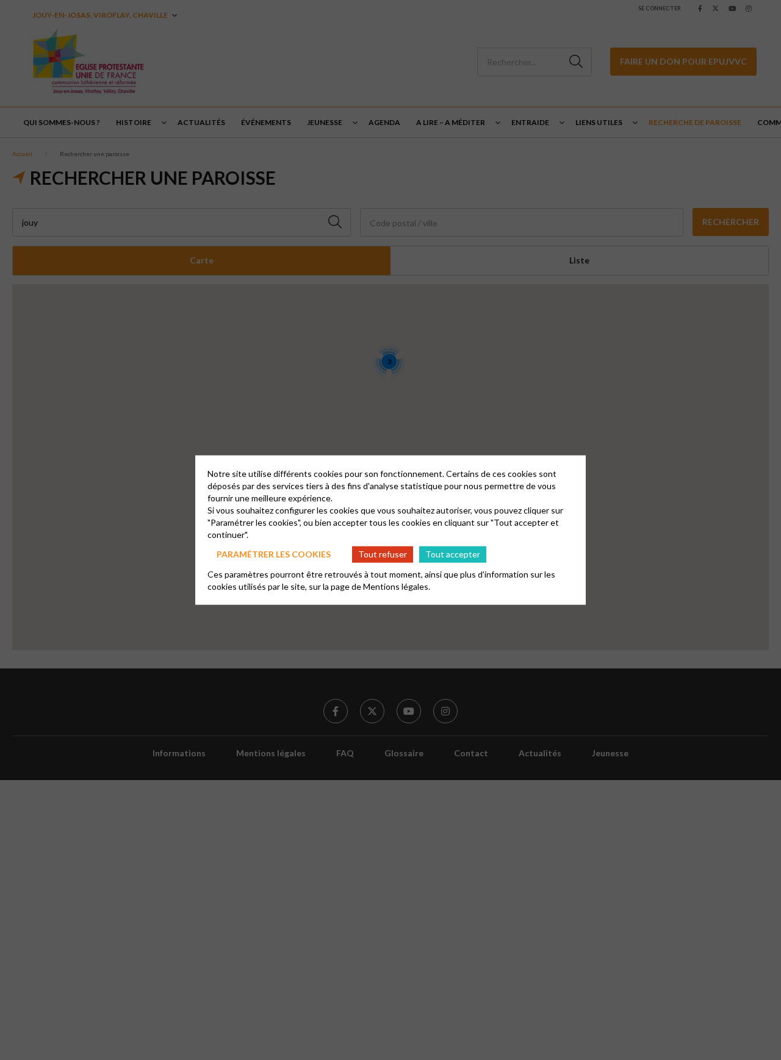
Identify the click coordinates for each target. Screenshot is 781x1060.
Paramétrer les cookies (274, 554)
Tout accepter (452, 554)
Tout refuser (382, 554)
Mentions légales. (396, 586)
